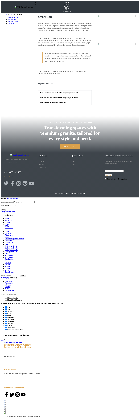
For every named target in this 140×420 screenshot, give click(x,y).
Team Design (9, 272)
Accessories (9, 283)
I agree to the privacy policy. (117, 179)
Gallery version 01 (11, 246)
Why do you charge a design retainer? (53, 102)
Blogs (73, 164)
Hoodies (7, 287)
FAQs (7, 226)
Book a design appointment (14, 239)
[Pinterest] (25, 183)
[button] (65, 92)
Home (6, 14)
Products (41, 164)
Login (3, 209)
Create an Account (12, 198)
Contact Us (42, 168)
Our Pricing (9, 259)
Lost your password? (8, 211)
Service (11, 14)
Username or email (8, 202)
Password (5, 206)
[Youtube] (31, 183)
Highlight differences (14, 300)
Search (23, 275)
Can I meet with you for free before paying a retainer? (59, 93)
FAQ (73, 161)
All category (9, 281)
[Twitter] (6, 183)
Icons (7, 253)
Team (7, 270)
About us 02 (9, 235)
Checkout (8, 240)
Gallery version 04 (11, 252)
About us (41, 161)
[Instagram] (18, 183)
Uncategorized (10, 290)
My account (9, 255)
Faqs (6, 244)
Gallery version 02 (11, 248)
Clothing (8, 285)
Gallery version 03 (11, 250)
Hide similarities (12, 298)
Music (7, 288)
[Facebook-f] (12, 183)
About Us (8, 220)
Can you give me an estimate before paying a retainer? (59, 97)
